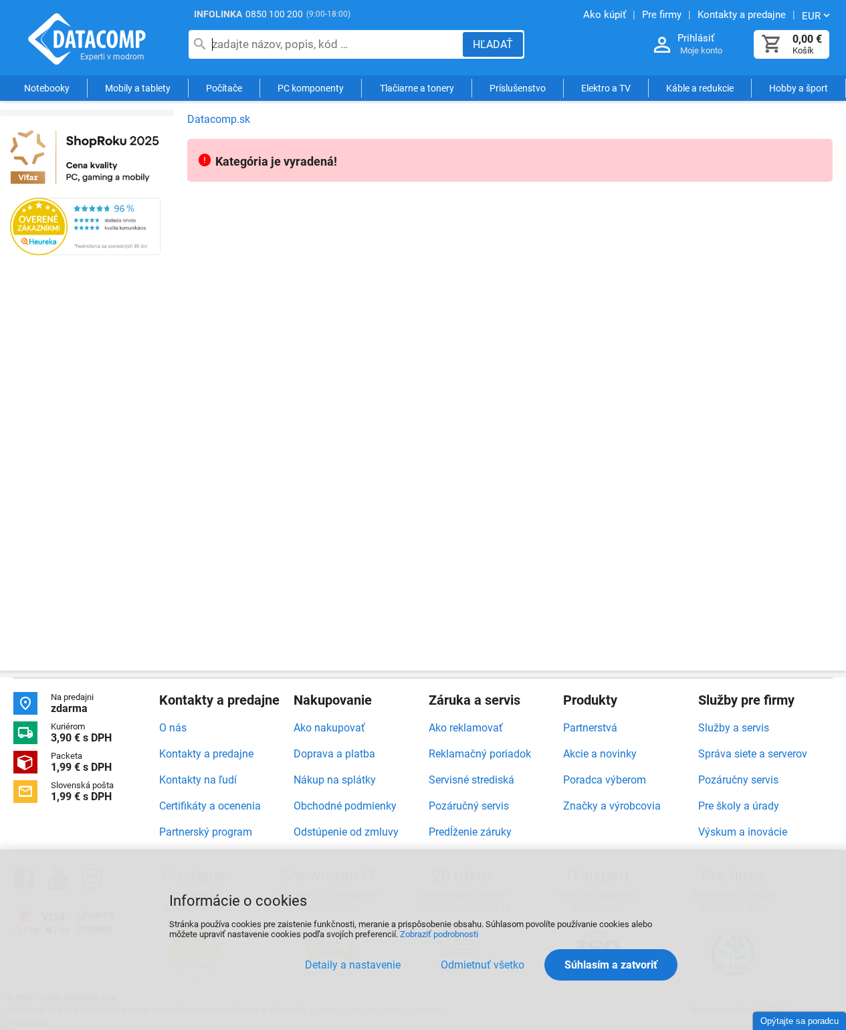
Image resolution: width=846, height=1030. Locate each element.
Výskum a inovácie (742, 832)
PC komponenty (311, 88)
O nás (173, 727)
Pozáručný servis (469, 806)
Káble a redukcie (700, 88)
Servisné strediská (471, 780)
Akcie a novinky (600, 753)
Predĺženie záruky (470, 832)
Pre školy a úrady (738, 806)
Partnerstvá (590, 727)
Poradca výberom (604, 780)
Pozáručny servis (738, 780)
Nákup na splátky (335, 780)
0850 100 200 (274, 14)
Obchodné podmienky (345, 806)
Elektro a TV (606, 88)
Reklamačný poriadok (480, 753)
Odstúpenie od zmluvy (346, 832)
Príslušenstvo (518, 88)
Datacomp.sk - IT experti (87, 39)
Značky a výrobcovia (612, 806)
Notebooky (47, 88)
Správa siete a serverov (752, 753)
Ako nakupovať (329, 727)
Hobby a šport (798, 88)
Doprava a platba (334, 753)
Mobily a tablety (138, 88)
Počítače (224, 88)
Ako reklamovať (466, 727)
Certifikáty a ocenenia (210, 806)
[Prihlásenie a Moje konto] (662, 45)
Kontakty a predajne (206, 753)
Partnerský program (205, 832)
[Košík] (772, 44)
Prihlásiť (695, 38)
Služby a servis (733, 727)
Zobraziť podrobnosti (439, 934)
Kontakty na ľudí (198, 780)
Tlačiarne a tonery (417, 88)
